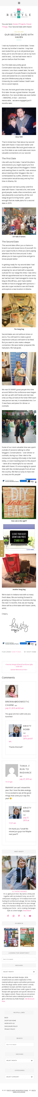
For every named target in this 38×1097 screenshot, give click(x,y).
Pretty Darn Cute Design (24, 1091)
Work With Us (9, 1023)
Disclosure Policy (11, 1026)
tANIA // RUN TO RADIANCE (26, 769)
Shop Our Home (10, 1020)
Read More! (27, 911)
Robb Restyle (19, 13)
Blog (6, 1017)
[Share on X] (2, 551)
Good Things (16, 652)
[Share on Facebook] (2, 542)
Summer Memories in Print (18, 669)
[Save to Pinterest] (2, 546)
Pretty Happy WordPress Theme (17, 1090)
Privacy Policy (10, 1029)
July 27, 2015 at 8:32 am (14, 708)
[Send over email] (2, 555)
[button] (19, 3)
